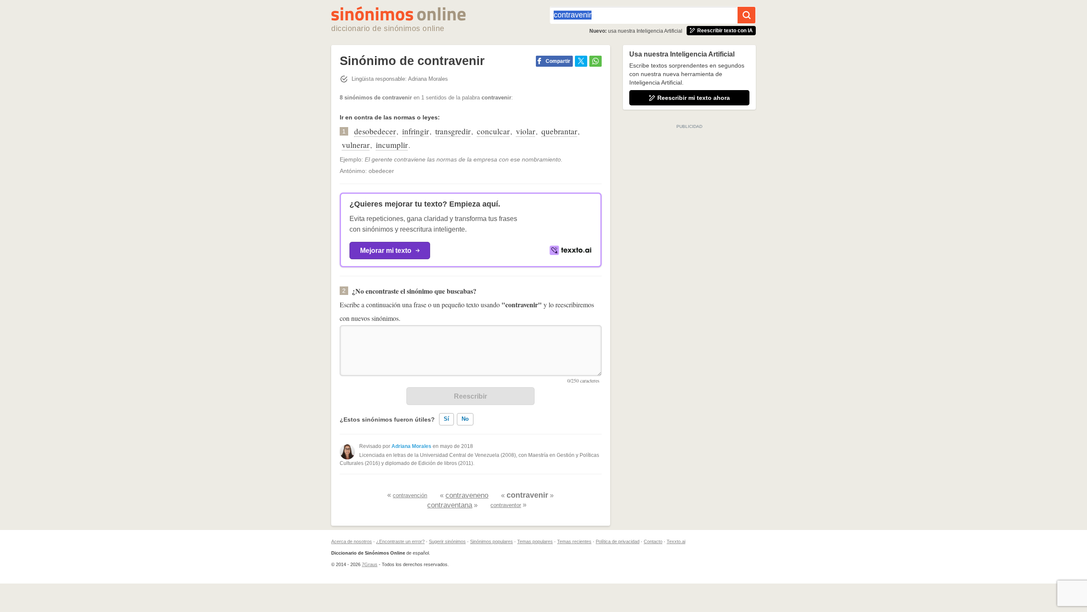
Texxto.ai (676, 541)
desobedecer (375, 131)
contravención (410, 495)
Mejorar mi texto (385, 250)
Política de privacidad (617, 541)
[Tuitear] (581, 61)
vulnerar (355, 144)
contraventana (449, 505)
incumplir (392, 144)
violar (525, 131)
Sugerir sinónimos (447, 541)
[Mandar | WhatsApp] (595, 61)
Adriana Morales (411, 446)
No (465, 419)
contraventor (505, 505)
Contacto (653, 541)
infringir (415, 131)
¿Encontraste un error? (400, 541)
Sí (446, 419)
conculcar (493, 131)
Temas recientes (574, 541)
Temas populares (535, 541)
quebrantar (559, 131)
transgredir (452, 131)
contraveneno (466, 495)
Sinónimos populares (491, 541)
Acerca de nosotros (351, 541)
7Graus (369, 564)
